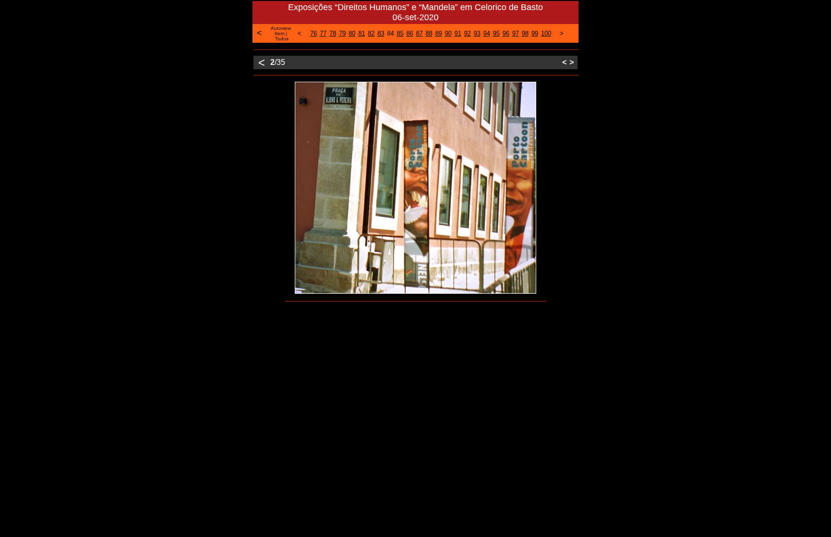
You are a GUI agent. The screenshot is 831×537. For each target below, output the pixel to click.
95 (496, 33)
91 (457, 33)
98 (525, 33)
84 (390, 33)
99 (534, 33)
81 (361, 33)
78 (332, 33)
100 (546, 33)
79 (342, 33)
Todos (282, 38)
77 (323, 33)
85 (400, 33)
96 (506, 33)
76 (313, 33)
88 (429, 33)
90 (448, 33)
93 (477, 33)
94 (486, 33)
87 (419, 33)
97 (515, 33)
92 (467, 33)
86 (409, 33)
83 (381, 33)
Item (279, 33)
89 (438, 33)
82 (371, 33)
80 (352, 33)
